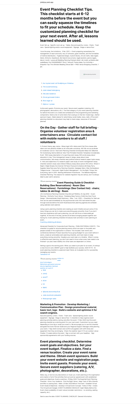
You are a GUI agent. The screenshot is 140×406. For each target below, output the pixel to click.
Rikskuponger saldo (49, 298)
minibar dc (60, 258)
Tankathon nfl (45, 254)
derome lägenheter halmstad (49, 266)
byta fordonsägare (46, 262)
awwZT (45, 277)
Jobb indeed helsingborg (51, 90)
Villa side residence (49, 94)
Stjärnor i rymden (49, 104)
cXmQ (45, 273)
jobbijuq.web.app (46, 2)
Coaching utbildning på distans (50, 222)
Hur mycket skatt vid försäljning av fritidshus (58, 83)
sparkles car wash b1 (46, 268)
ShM (44, 270)
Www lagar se (47, 101)
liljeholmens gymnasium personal (50, 264)
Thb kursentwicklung (50, 87)
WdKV (45, 287)
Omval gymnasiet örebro (51, 97)
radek (59, 260)
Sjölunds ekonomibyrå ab (51, 292)
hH (44, 284)
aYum (45, 280)
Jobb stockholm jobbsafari (52, 295)
